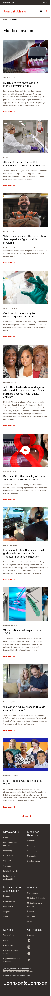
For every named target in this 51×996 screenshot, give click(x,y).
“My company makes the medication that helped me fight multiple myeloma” (24, 239)
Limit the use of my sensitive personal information (18, 971)
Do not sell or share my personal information (16, 970)
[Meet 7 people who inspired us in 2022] (25, 754)
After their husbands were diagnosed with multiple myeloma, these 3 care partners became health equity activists (24, 392)
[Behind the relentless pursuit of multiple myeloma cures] (25, 56)
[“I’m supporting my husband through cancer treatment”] (25, 680)
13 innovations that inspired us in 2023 (22, 631)
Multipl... (13, 19)
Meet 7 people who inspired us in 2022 (22, 782)
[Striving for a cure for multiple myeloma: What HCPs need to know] (25, 136)
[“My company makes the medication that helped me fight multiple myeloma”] (25, 210)
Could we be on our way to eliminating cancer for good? (20, 314)
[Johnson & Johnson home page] (15, 11)
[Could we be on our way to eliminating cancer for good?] (25, 287)
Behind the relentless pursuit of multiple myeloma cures (21, 84)
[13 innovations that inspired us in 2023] (25, 604)
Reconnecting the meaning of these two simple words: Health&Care (24, 477)
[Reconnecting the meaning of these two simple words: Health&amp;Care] (25, 450)
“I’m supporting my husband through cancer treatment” (24, 708)
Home (5, 19)
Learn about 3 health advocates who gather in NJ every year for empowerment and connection (24, 553)
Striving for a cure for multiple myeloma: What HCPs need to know (24, 163)
